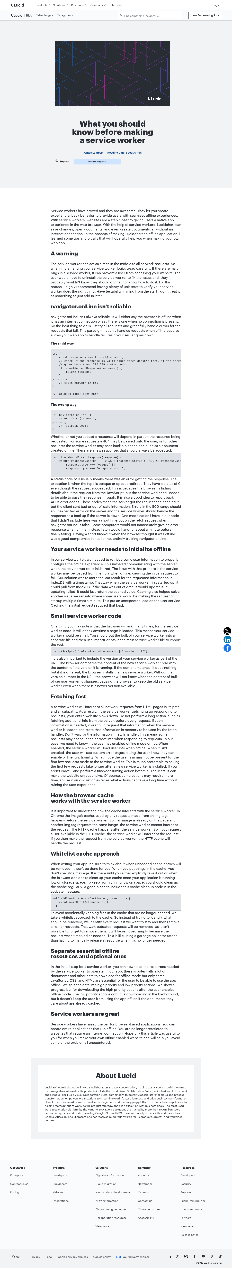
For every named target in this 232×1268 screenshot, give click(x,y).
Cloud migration (106, 1183)
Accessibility (146, 1217)
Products (41, 5)
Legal (49, 1256)
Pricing (14, 1192)
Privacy (35, 1256)
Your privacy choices (136, 1256)
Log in (216, 5)
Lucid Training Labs (193, 1200)
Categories (64, 15)
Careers (143, 1192)
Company (96, 5)
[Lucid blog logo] (22, 15)
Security (186, 1183)
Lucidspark (60, 1175)
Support (186, 1192)
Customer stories (149, 1209)
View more (102, 1226)
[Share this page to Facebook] (227, 648)
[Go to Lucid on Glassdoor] (211, 1256)
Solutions (59, 5)
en (17, 1256)
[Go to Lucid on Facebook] (194, 1256)
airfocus (58, 1192)
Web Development (97, 161)
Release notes (189, 1234)
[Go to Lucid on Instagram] (186, 1256)
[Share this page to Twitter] (227, 631)
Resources (78, 5)
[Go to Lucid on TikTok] (220, 1256)
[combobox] (151, 15)
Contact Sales (19, 1183)
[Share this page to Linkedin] (227, 639)
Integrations (61, 1200)
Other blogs (43, 15)
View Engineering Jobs (205, 15)
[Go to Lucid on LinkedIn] (169, 1256)
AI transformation (106, 1200)
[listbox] (150, 15)
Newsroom (145, 1183)
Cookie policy (102, 1256)
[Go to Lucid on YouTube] (203, 1256)
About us (144, 1175)
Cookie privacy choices (73, 1256)
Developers (188, 1175)
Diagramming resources (110, 1209)
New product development (112, 1192)
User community (191, 1209)
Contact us (145, 1200)
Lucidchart (60, 1183)
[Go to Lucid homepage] (22, 5)
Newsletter (187, 1226)
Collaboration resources (111, 1217)
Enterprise (115, 5)
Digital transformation (109, 1175)
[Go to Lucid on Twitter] (177, 1256)
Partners (186, 1217)
